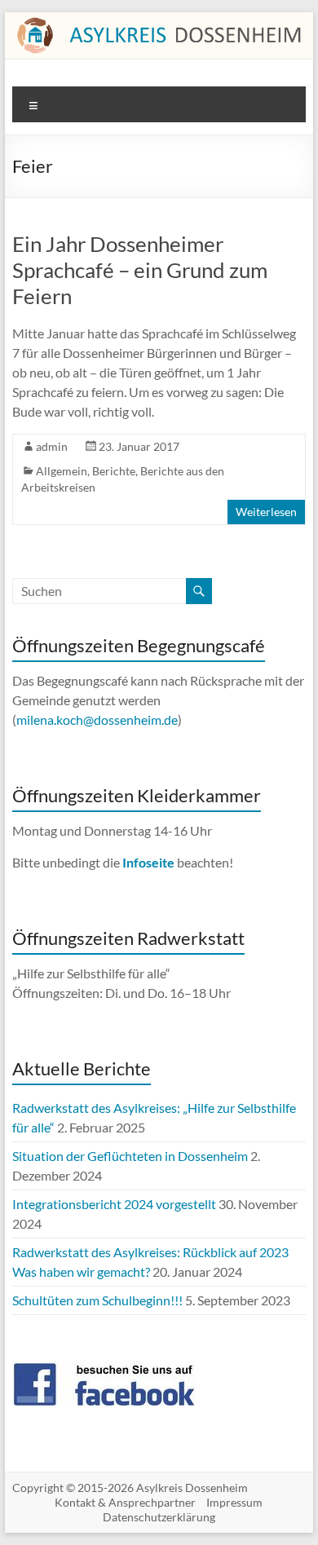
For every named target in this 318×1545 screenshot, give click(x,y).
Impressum (234, 1502)
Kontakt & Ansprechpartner (125, 1502)
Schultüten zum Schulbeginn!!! (97, 1300)
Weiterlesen (266, 512)
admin (52, 446)
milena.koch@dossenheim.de (97, 719)
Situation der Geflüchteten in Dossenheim (130, 1155)
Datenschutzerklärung (159, 1517)
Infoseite (149, 862)
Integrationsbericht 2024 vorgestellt (114, 1204)
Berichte (113, 471)
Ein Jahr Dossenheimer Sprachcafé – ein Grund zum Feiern (139, 270)
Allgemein (61, 471)
